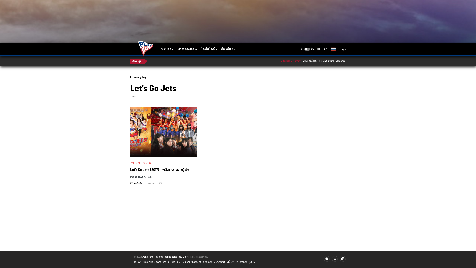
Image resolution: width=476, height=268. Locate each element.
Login (342, 49)
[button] (132, 49)
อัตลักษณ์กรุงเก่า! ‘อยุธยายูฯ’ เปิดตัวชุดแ (309, 60)
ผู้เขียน (252, 262)
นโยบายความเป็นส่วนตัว (189, 262)
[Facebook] (327, 259)
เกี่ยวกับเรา (241, 262)
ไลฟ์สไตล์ (146, 162)
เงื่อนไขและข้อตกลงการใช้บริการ (159, 262)
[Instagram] (343, 259)
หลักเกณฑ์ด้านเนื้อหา (224, 262)
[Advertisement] (196, 12)
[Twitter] (335, 259)
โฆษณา (137, 262)
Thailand (335, 51)
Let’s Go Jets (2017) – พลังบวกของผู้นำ (159, 169)
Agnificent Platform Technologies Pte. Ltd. (164, 256)
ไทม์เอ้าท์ (135, 162)
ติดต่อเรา (207, 262)
